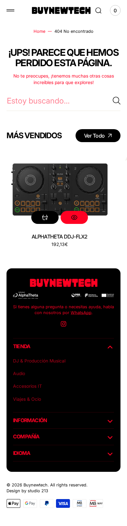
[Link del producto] (59, 189)
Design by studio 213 (27, 490)
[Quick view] (74, 217)
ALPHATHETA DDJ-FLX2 (60, 236)
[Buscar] (116, 100)
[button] (10, 10)
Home (39, 31)
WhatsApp (81, 312)
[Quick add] (45, 217)
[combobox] (63, 101)
